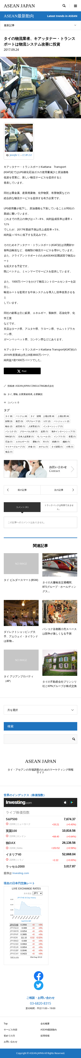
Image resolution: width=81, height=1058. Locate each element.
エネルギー (21, 441)
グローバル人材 (27, 431)
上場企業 (62, 416)
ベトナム (20, 416)
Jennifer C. (15, 155)
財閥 (7, 421)
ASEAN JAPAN (19, 5)
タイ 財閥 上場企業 (41, 416)
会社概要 (45, 1023)
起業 (43, 431)
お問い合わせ (10, 1041)
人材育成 (32, 426)
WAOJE (8, 436)
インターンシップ (51, 426)
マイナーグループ (13, 446)
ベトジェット (60, 421)
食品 (7, 451)
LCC (45, 421)
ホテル (42, 446)
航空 (18, 421)
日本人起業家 (24, 436)
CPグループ (31, 421)
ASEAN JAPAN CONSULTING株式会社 (34, 385)
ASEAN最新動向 (48, 1029)
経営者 (19, 426)
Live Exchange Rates (26, 888)
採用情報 (45, 1035)
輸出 (7, 426)
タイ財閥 (55, 446)
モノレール (42, 436)
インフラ (58, 436)
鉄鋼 (54, 441)
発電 (71, 436)
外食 (30, 446)
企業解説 (38, 394)
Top (6, 1023)
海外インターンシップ (61, 431)
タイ (10, 394)
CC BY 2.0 (27, 155)
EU (44, 441)
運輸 (15, 394)
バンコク (9, 431)
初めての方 (9, 1035)
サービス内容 (10, 1029)
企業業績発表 (25, 394)
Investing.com (20, 873)
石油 (7, 441)
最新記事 (9, 25)
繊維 (65, 441)
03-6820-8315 (40, 1003)
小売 (68, 446)
